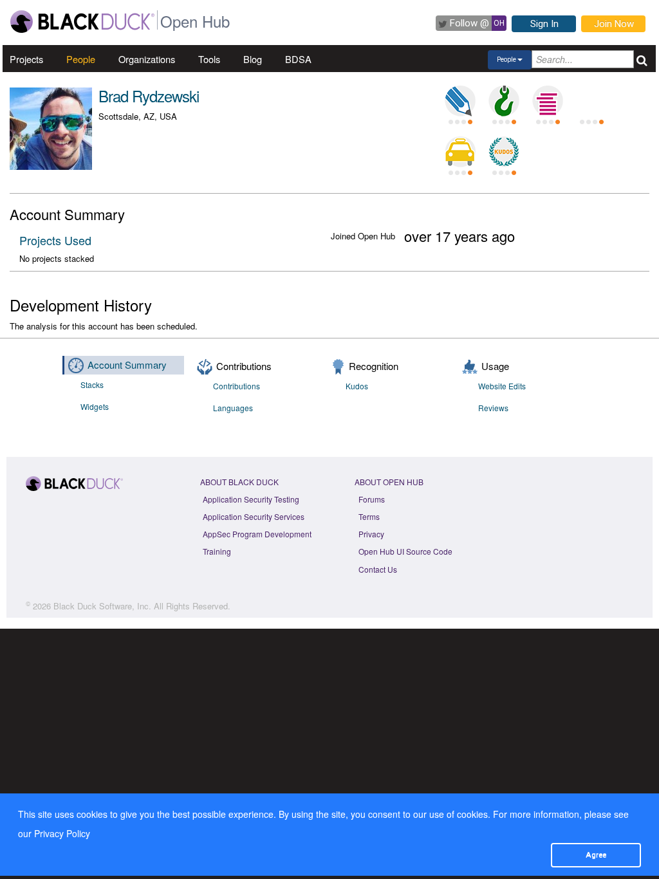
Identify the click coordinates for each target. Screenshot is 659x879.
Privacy (371, 533)
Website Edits (502, 385)
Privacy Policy (62, 833)
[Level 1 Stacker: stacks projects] (547, 101)
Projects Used (55, 240)
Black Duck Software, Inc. (102, 606)
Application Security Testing (251, 499)
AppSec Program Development (257, 533)
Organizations (146, 59)
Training (217, 551)
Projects (26, 59)
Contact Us (377, 569)
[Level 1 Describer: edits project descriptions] (460, 101)
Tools (209, 59)
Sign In (544, 24)
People (80, 59)
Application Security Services (253, 516)
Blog (252, 59)
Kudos (357, 385)
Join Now (614, 24)
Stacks (92, 384)
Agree (596, 854)
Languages (233, 407)
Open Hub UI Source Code (405, 551)
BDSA (298, 59)
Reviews (493, 407)
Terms (369, 516)
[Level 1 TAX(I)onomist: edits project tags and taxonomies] (460, 151)
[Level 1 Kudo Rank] (503, 151)
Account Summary (127, 364)
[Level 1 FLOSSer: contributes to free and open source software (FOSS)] (591, 101)
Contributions (236, 385)
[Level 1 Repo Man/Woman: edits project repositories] (503, 101)
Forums (371, 499)
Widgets (94, 406)
